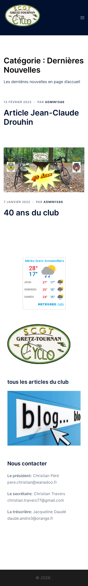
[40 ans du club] (44, 169)
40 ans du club (31, 212)
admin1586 (55, 102)
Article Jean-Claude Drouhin (41, 117)
